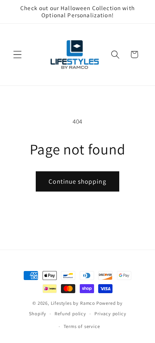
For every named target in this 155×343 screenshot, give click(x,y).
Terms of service (82, 326)
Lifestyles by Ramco (73, 303)
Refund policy (70, 313)
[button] (17, 54)
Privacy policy (110, 313)
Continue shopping (77, 181)
